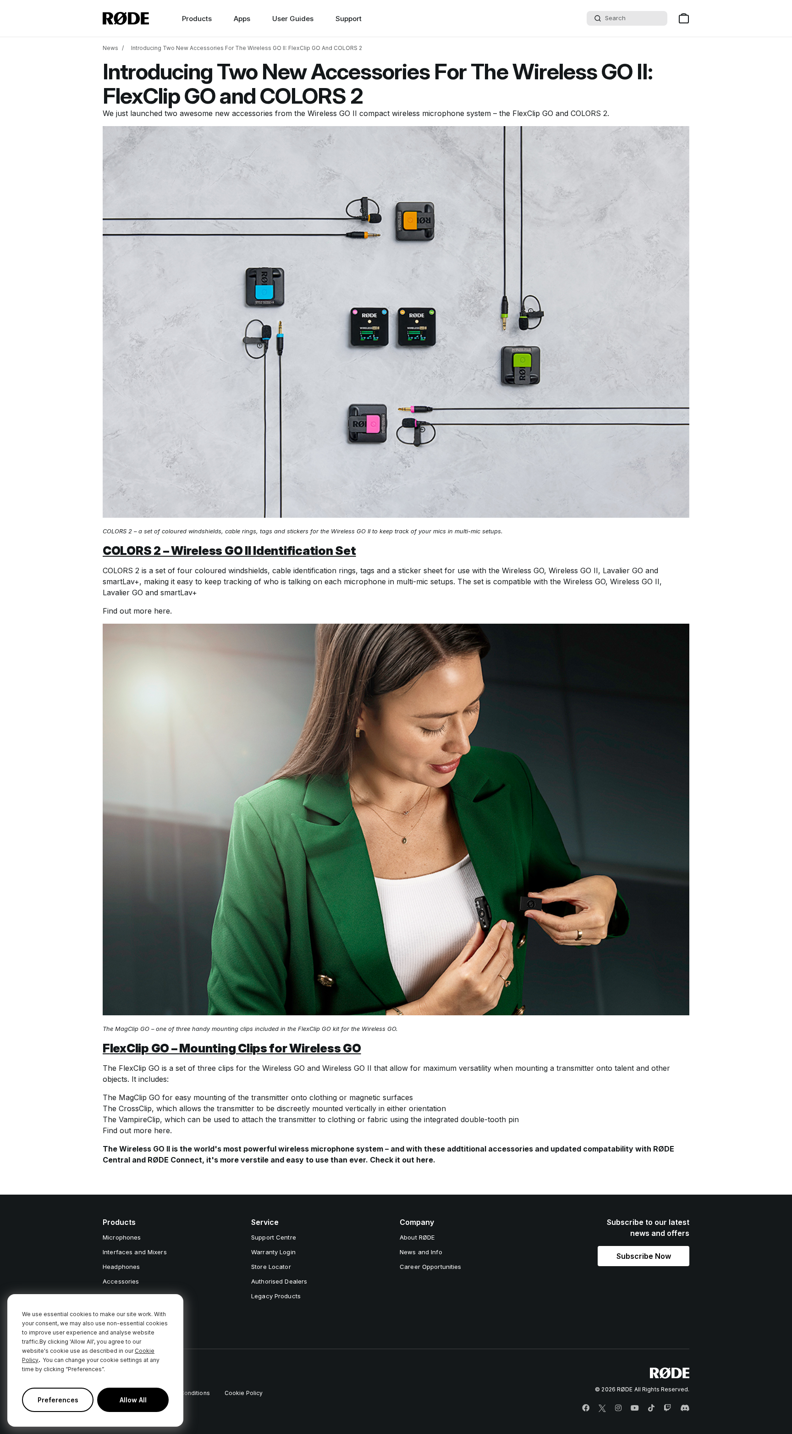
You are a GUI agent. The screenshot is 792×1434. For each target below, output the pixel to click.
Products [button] (197, 18)
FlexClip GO (532, 113)
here (162, 610)
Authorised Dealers (279, 1281)
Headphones (121, 1266)
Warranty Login (273, 1252)
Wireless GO (523, 570)
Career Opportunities (431, 1266)
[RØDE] (126, 18)
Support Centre (273, 1237)
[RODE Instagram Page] (618, 1408)
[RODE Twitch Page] (667, 1408)
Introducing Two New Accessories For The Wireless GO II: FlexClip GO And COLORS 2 (246, 47)
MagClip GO (139, 1097)
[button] (643, 1256)
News (110, 47)
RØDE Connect (175, 1159)
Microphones (122, 1237)
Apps (242, 18)
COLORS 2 (589, 113)
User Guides (293, 18)
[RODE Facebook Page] (585, 1408)
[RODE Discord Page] (684, 1408)
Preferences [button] (58, 1400)
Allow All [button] (133, 1400)
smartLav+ (121, 581)
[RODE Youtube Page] (635, 1408)
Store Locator (271, 1266)
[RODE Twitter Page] (602, 1408)
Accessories (121, 1281)
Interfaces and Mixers (135, 1252)
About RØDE (417, 1237)
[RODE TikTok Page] (651, 1408)
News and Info (421, 1252)
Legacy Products (276, 1296)
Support (349, 18)
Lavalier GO (623, 570)
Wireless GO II (332, 113)
